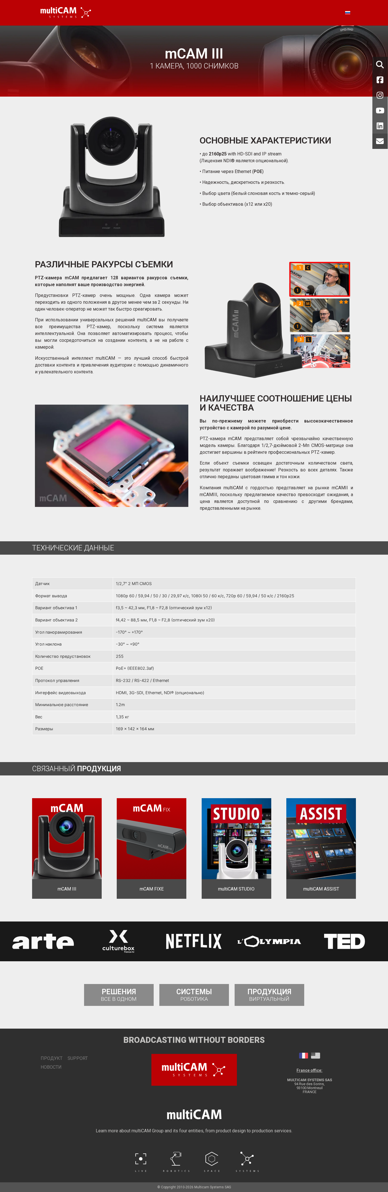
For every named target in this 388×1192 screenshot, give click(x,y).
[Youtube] (380, 110)
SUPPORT (78, 1058)
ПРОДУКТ (48, 1058)
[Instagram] (380, 95)
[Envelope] (380, 141)
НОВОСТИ (48, 1067)
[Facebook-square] (380, 80)
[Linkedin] (380, 126)
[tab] (303, 1055)
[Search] (380, 64)
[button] (8, 941)
